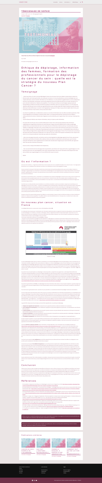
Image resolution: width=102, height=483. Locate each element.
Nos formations (44, 469)
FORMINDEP (43, 471)
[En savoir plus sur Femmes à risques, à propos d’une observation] (59, 442)
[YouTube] (36, 480)
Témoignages (28, 454)
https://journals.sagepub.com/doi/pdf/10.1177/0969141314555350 (60, 406)
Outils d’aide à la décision (24, 466)
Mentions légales (66, 469)
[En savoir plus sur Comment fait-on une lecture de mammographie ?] (74, 442)
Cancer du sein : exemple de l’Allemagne (28, 451)
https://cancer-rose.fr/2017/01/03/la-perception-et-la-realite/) (52, 300)
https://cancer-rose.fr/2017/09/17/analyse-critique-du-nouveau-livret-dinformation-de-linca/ (40, 326)
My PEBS (21, 471)
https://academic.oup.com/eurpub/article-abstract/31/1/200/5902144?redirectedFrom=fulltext (42, 399)
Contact (20, 472)
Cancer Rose (23, 2)
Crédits (64, 472)
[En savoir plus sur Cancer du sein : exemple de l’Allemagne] (28, 442)
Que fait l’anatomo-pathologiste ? (43, 451)
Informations (23, 454)
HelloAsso (43, 472)
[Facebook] (32, 480)
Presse (20, 468)
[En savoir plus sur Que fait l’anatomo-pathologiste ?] (43, 442)
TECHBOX (79, 480)
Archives (21, 469)
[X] (34, 480)
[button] (70, 2)
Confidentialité (66, 471)
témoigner (52, 55)
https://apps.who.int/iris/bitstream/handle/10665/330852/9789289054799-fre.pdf (39, 403)
